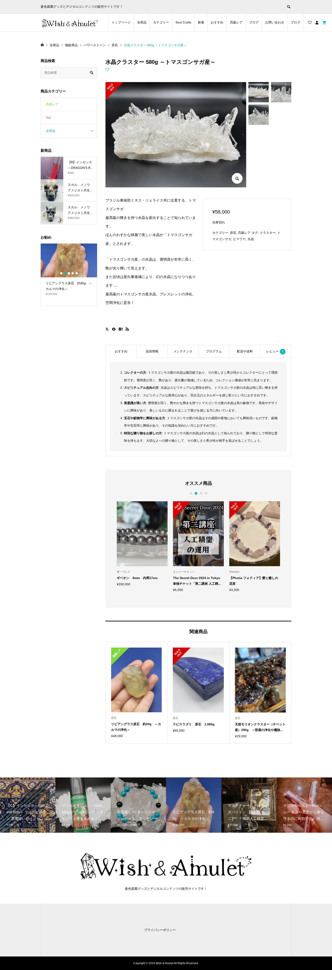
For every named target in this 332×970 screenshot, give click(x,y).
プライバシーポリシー (160, 930)
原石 (233, 232)
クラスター (268, 232)
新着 (201, 22)
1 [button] (191, 493)
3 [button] (201, 493)
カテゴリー (161, 22)
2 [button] (196, 493)
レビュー (274, 351)
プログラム (214, 351)
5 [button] (76, 273)
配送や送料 (245, 351)
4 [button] (206, 493)
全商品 (142, 22)
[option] (142, 543)
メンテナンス (182, 351)
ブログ (254, 22)
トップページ (121, 22)
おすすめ (217, 22)
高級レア (236, 22)
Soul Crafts (183, 22)
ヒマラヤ (239, 239)
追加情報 (152, 351)
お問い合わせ (274, 22)
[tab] (120, 351)
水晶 (251, 239)
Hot (48, 117)
